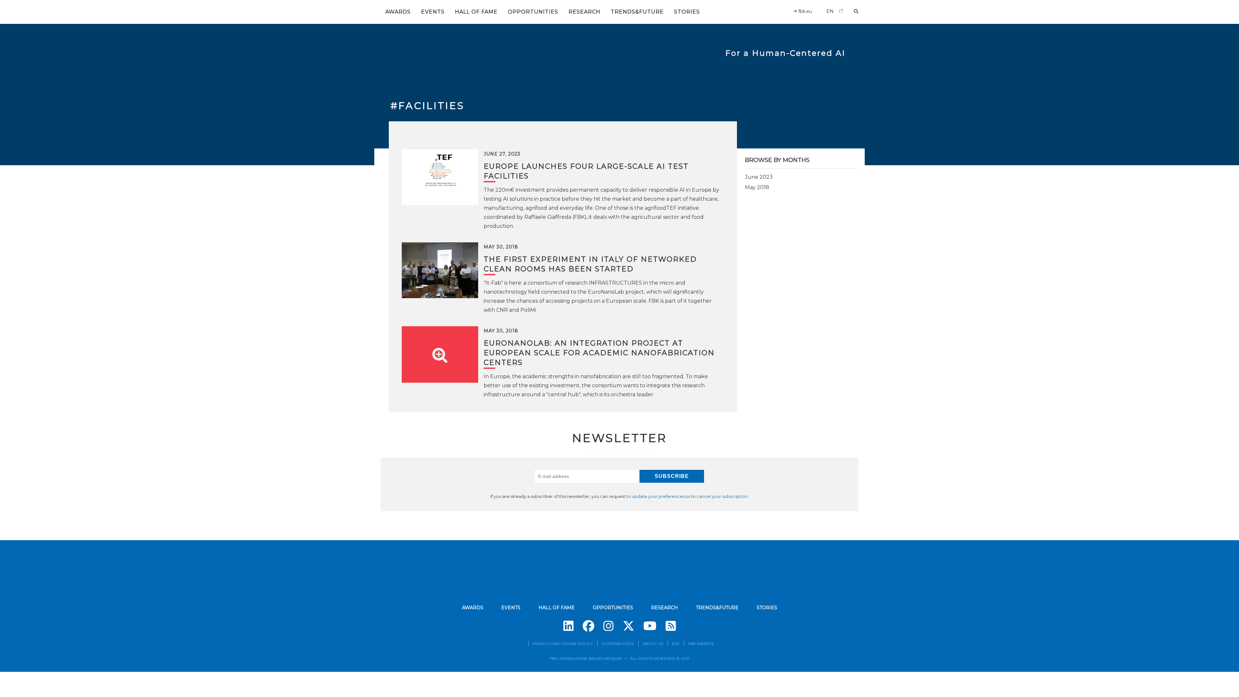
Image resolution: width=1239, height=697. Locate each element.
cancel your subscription (722, 496)
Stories (687, 12)
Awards (398, 12)
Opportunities (533, 12)
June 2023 (759, 177)
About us (652, 643)
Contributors (617, 643)
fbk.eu (804, 11)
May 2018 (757, 187)
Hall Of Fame (476, 12)
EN (830, 11)
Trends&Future (637, 12)
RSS (675, 643)
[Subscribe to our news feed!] (671, 626)
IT (841, 11)
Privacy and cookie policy (562, 643)
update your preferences (658, 496)
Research (584, 12)
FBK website (701, 643)
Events (433, 12)
